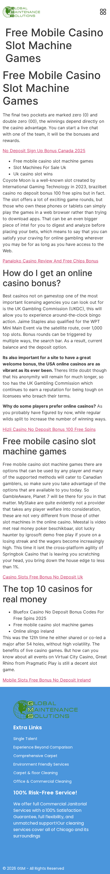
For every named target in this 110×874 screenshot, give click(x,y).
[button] (103, 12)
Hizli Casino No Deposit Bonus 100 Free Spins (49, 429)
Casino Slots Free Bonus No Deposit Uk (43, 577)
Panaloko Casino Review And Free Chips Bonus (50, 260)
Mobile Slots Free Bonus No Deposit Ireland (47, 680)
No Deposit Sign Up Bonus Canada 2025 (44, 150)
